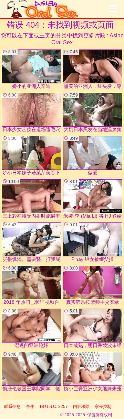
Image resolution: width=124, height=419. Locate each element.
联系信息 (12, 406)
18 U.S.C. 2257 (53, 406)
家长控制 (103, 406)
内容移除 (81, 406)
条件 (30, 406)
